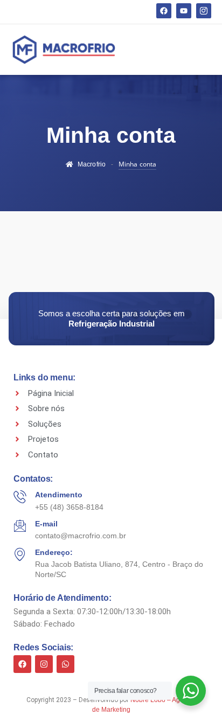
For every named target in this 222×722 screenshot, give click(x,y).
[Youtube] (183, 10)
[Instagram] (44, 664)
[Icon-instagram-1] (203, 10)
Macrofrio (92, 164)
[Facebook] (163, 10)
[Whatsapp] (65, 664)
